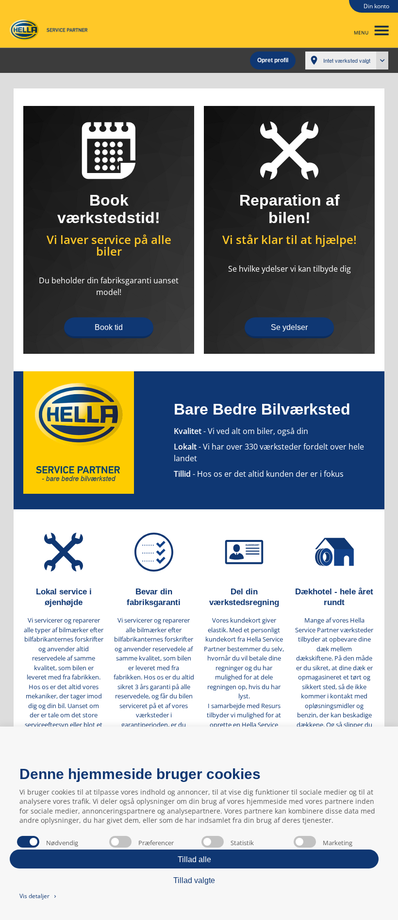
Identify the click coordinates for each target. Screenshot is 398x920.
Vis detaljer (38, 896)
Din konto (376, 6)
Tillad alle (194, 859)
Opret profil (272, 60)
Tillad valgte (194, 880)
